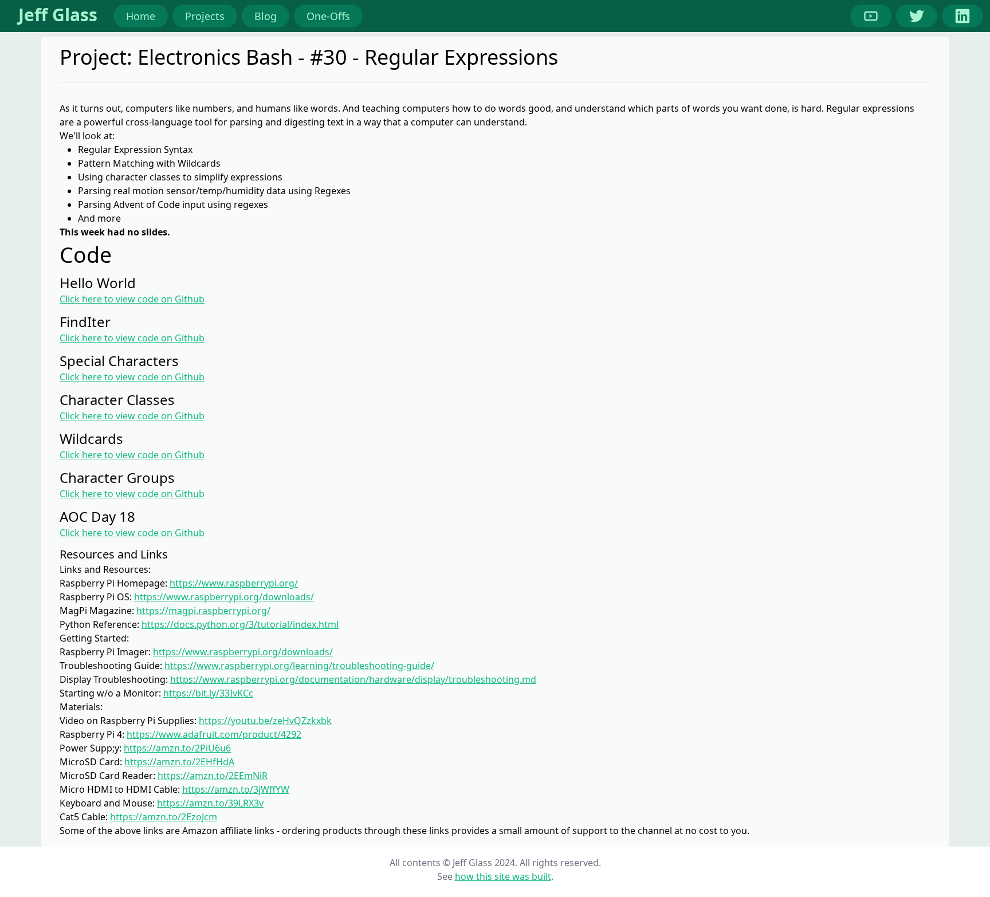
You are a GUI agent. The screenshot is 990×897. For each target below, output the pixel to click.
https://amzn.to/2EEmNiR (213, 775)
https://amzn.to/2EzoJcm (163, 817)
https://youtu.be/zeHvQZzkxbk (265, 720)
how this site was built (503, 876)
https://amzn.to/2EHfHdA (179, 762)
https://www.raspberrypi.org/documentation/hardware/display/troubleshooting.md (353, 679)
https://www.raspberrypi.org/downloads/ (224, 597)
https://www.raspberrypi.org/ (234, 583)
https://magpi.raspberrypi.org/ (203, 610)
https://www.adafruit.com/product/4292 (214, 734)
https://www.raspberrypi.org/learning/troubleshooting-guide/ (299, 665)
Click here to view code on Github (132, 299)
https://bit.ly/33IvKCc (208, 693)
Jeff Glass (57, 14)
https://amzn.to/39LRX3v (210, 803)
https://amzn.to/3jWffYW (235, 789)
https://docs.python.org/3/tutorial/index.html (240, 624)
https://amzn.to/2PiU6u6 (177, 748)
